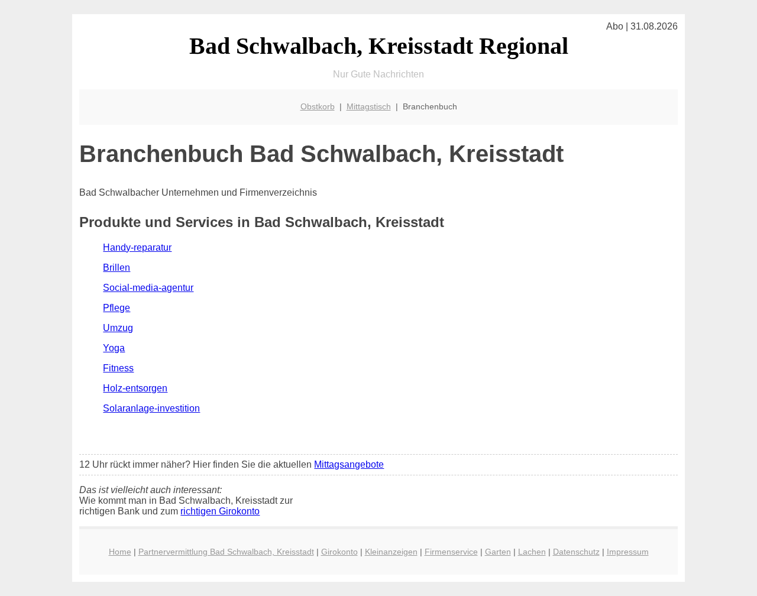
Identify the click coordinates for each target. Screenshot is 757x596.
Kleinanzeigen (391, 551)
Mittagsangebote (349, 464)
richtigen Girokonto (220, 511)
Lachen (532, 551)
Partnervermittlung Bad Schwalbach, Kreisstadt (226, 551)
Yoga (114, 348)
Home (120, 551)
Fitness (118, 368)
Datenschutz (576, 551)
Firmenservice (451, 551)
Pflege (116, 308)
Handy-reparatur (137, 247)
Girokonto (339, 551)
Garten (498, 551)
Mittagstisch (369, 106)
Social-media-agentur (148, 288)
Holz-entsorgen (135, 388)
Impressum (628, 551)
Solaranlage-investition (151, 408)
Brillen (116, 268)
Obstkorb (317, 106)
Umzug (118, 328)
